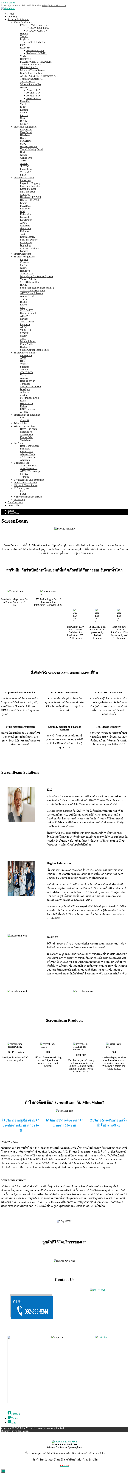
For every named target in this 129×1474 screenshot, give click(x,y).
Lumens (24, 109)
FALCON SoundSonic (37, 28)
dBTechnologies (28, 457)
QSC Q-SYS (26, 310)
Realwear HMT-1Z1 (36, 53)
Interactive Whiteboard (25, 126)
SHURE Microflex (29, 282)
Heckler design (27, 381)
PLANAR (25, 205)
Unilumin (25, 231)
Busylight (25, 389)
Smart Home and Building (27, 414)
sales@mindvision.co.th (54, 5)
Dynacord (25, 448)
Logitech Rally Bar (35, 42)
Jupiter (23, 234)
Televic (23, 299)
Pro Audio (19, 443)
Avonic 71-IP (33, 92)
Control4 (24, 420)
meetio (23, 395)
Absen (23, 160)
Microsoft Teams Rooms (32, 70)
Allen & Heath (27, 454)
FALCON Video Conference (34, 25)
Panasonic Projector (30, 186)
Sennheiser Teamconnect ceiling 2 (37, 287)
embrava (24, 392)
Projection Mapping (30, 183)
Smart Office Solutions (25, 352)
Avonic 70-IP (33, 90)
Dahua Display (27, 236)
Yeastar (23, 364)
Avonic (23, 87)
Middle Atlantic (28, 341)
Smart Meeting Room (24, 256)
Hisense (24, 138)
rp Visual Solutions (29, 248)
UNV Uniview (27, 409)
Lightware (25, 324)
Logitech (24, 39)
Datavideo (25, 101)
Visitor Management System (28, 496)
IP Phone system (22, 488)
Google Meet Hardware (32, 73)
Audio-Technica (28, 296)
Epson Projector (28, 188)
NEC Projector (27, 191)
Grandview (25, 228)
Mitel (22, 491)
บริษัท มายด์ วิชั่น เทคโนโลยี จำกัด (20, 1147)
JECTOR (25, 166)
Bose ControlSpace (29, 445)
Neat (22, 118)
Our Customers (15, 502)
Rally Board (26, 129)
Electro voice (26, 451)
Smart (23, 174)
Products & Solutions (18, 19)
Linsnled (24, 217)
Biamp (23, 301)
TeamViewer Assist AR (31, 78)
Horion (23, 152)
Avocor (24, 163)
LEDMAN (25, 208)
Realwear (25, 47)
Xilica (23, 338)
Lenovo (24, 115)
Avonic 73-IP (33, 95)
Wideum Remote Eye (30, 84)
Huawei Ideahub (28, 146)
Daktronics (25, 214)
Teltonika (24, 477)
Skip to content (8, 2)
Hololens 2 (25, 59)
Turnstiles (25, 383)
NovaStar (25, 225)
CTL (22, 307)
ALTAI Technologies (30, 471)
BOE (22, 211)
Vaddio (23, 104)
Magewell (25, 265)
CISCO (24, 124)
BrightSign (25, 245)
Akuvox (24, 369)
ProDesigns (23, 1431)
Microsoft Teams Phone (25, 485)
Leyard (23, 203)
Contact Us (13, 505)
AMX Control (27, 321)
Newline (24, 155)
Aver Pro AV (26, 273)
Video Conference (23, 22)
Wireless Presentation (24, 426)
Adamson (25, 460)
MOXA (24, 474)
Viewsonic (25, 172)
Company (12, 16)
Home (11, 13)
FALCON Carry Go (36, 30)
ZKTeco (24, 412)
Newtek (24, 318)
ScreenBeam (26, 434)
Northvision (26, 431)
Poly (22, 44)
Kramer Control (28, 313)
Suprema (24, 366)
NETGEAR (26, 355)
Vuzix (23, 56)
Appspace (25, 378)
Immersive (25, 180)
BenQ (23, 143)
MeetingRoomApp (29, 397)
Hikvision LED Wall (30, 197)
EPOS (23, 107)
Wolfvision (25, 440)
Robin (23, 400)
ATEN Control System (31, 293)
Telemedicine (20, 423)
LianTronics (26, 220)
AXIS (23, 358)
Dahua (23, 406)
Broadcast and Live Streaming (29, 479)
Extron (23, 304)
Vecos (23, 375)
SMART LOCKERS (30, 386)
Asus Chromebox (29, 465)
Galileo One (26, 157)
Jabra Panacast (27, 81)
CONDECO (26, 372)
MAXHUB (26, 140)
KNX (23, 417)
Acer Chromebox (28, 468)
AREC (23, 327)
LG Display (26, 242)
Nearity (24, 335)
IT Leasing (19, 499)
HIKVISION (26, 403)
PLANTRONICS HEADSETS (36, 61)
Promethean (26, 169)
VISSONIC (26, 330)
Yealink (24, 36)
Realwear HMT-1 (35, 50)
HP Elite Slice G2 (29, 67)
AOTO (23, 222)
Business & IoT (21, 462)
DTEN (23, 121)
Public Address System (25, 482)
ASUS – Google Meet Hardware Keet (39, 76)
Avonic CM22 (33, 98)
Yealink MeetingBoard (31, 149)
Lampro (24, 251)
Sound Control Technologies (34, 349)
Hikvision (25, 135)
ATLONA (25, 316)
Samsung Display (29, 239)
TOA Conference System (32, 290)
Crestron (24, 262)
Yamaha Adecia (28, 279)
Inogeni (24, 259)
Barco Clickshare (28, 429)
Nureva (24, 268)
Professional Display (24, 177)
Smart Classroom (22, 253)
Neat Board (26, 132)
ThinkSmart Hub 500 (30, 64)
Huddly (24, 33)
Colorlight (25, 194)
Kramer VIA (26, 437)
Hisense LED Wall (29, 200)
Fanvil (23, 493)
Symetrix (24, 333)
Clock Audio (26, 344)
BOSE (23, 285)
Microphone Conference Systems (36, 276)
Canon (23, 112)
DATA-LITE (26, 347)
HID (22, 361)
